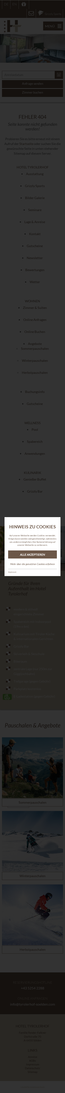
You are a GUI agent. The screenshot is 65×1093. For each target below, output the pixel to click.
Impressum (12, 572)
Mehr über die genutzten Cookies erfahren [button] (32, 563)
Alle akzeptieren (32, 554)
